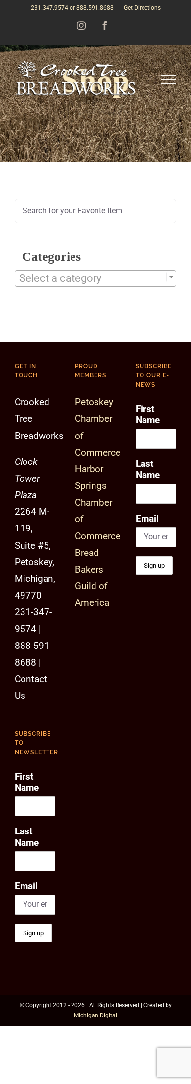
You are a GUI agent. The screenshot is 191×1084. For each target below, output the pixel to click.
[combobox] (95, 278)
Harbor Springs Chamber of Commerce (97, 502)
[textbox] (95, 278)
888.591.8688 (95, 7)
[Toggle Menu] (169, 79)
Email (26, 886)
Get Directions (142, 7)
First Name (27, 782)
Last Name (27, 837)
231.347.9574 (49, 7)
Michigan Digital (95, 1015)
